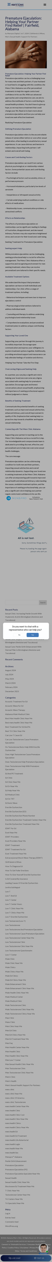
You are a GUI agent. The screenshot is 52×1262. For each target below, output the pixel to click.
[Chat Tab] (26, 631)
